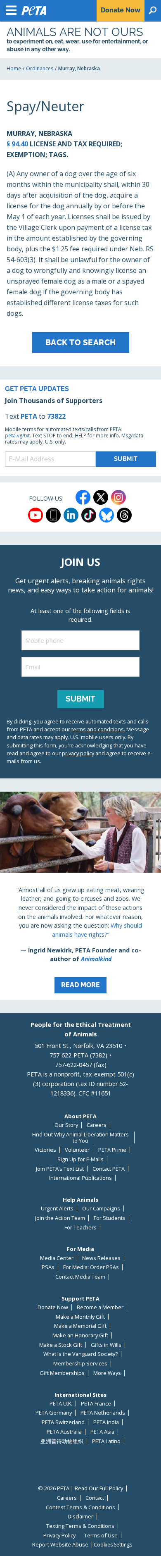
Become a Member (100, 1307)
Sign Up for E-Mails (80, 1159)
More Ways (107, 1373)
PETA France (96, 1404)
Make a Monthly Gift (80, 1317)
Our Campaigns (101, 1208)
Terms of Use (101, 1535)
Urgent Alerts (57, 1208)
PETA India (106, 1422)
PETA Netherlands (102, 1413)
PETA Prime (112, 1150)
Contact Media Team (80, 1277)
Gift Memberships (62, 1373)
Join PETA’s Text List (60, 1169)
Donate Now (53, 1307)
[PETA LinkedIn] (71, 515)
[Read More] (80, 896)
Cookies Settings (113, 1545)
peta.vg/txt (17, 435)
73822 (56, 416)
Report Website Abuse (60, 1545)
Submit (80, 698)
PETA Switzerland (63, 1422)
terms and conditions (97, 729)
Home (14, 68)
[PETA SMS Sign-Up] (53, 515)
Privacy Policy (59, 1535)
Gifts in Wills (106, 1345)
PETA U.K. (61, 1404)
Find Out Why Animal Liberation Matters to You (80, 1137)
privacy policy (78, 753)
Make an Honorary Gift (80, 1335)
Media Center (56, 1258)
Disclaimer (80, 1516)
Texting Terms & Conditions (80, 1526)
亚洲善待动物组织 (61, 1441)
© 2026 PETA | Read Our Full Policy (80, 1488)
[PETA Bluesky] (106, 515)
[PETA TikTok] (88, 515)
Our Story (66, 1125)
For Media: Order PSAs (91, 1267)
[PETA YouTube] (35, 515)
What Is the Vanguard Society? (80, 1354)
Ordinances (39, 68)
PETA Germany (54, 1413)
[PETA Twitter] (100, 497)
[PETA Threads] (124, 515)
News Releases (101, 1258)
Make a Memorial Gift (80, 1326)
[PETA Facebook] (83, 497)
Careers (97, 1125)
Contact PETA (108, 1169)
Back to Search (80, 342)
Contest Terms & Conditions (80, 1507)
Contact (94, 1498)
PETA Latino (106, 1441)
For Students (109, 1218)
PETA (29, 416)
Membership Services (80, 1363)
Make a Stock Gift (60, 1345)
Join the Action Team (60, 1218)
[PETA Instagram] (118, 497)
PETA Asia (102, 1432)
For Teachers (80, 1227)
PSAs (48, 1267)
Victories (45, 1150)
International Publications (80, 1178)
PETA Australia (64, 1432)
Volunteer (77, 1150)
